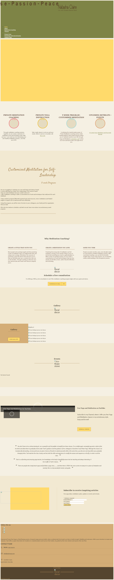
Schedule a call (75, 139)
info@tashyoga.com (9, 553)
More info (42, 136)
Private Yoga (7, 34)
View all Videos (84, 429)
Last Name (67, 503)
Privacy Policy (57, 568)
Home (6, 27)
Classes (6, 31)
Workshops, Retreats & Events (12, 35)
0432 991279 (11, 547)
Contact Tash (8, 37)
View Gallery (13, 339)
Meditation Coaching (10, 30)
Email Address (68, 499)
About (6, 28)
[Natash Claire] (10, 13)
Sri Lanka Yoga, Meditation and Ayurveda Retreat (100, 133)
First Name (67, 501)
